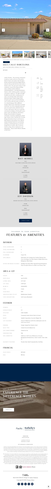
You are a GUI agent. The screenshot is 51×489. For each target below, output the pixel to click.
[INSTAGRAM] (22, 484)
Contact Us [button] (9, 409)
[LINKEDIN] (25, 484)
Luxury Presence (33, 477)
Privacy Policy (30, 480)
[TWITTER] (29, 484)
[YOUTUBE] (32, 484)
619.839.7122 (25, 167)
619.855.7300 (25, 205)
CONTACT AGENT (25, 220)
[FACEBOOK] (19, 484)
